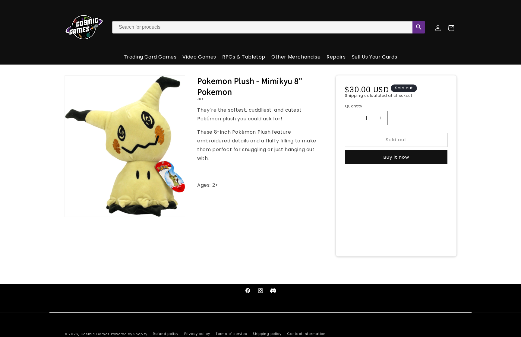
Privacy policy (197, 333)
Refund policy (165, 333)
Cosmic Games (95, 334)
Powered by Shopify (129, 334)
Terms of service (231, 333)
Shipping (354, 95)
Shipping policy (267, 333)
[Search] (418, 27)
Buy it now (396, 157)
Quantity (353, 106)
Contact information (306, 333)
